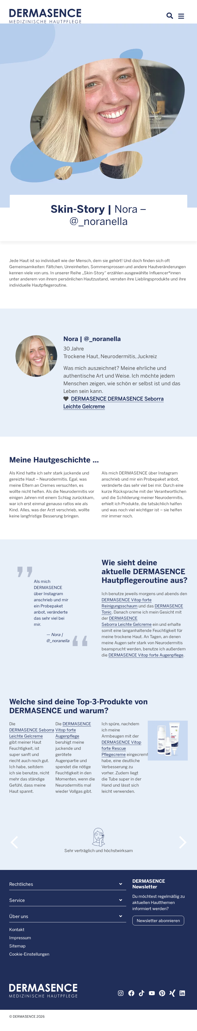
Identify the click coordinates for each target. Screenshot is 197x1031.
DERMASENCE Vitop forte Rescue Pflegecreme (121, 748)
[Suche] (169, 16)
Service (17, 900)
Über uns (18, 916)
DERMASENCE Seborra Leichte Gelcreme (31, 733)
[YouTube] (152, 992)
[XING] (172, 992)
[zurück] (16, 837)
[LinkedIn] (183, 992)
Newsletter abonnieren (158, 920)
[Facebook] (131, 992)
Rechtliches (21, 884)
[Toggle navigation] (181, 18)
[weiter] (180, 837)
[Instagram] (121, 992)
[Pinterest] (162, 992)
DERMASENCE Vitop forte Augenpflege (146, 655)
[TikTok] (141, 992)
